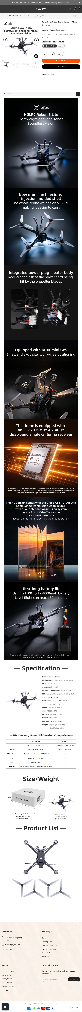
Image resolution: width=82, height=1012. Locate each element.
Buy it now (61, 67)
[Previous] (5, 40)
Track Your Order (8, 971)
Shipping (45, 30)
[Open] (5, 1006)
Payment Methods (49, 949)
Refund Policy (7, 982)
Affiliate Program (8, 986)
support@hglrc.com (12, 945)
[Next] (36, 40)
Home (4, 16)
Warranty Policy (7, 975)
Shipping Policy (47, 942)
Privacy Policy (7, 979)
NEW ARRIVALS (13, 16)
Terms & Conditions (49, 945)
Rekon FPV (45, 957)
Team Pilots (46, 953)
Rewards (5, 990)
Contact (45, 938)
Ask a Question (48, 74)
